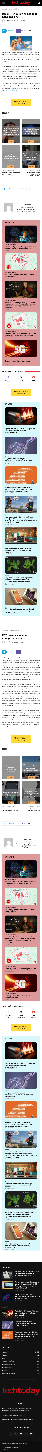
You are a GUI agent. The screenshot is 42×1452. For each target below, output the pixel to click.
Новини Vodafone (13, 9)
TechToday (9, 20)
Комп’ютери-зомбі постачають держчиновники (33, 174)
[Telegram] (21, 1434)
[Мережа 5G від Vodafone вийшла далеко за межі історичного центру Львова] (21, 320)
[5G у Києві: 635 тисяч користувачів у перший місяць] (21, 261)
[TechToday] (3, 20)
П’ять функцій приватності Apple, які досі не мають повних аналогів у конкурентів (19, 611)
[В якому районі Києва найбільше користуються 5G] (21, 348)
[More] (30, 31)
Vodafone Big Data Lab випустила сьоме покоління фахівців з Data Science (20, 248)
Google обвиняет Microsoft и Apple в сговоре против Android (11, 156)
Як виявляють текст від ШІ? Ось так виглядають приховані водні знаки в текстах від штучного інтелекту (19, 489)
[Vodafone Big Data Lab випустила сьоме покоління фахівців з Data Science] (21, 234)
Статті (11, 141)
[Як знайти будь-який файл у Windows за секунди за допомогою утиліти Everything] (7, 1297)
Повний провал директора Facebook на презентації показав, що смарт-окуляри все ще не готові (10, 131)
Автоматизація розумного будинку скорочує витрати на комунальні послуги (19, 550)
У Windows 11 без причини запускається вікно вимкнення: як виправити (31, 131)
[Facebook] (11, 1434)
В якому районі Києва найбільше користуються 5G (17, 362)
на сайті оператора (11, 90)
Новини (10, 166)
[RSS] (16, 1434)
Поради (31, 141)
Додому (4, 9)
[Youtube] (31, 1434)
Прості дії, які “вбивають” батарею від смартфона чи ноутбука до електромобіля (20, 430)
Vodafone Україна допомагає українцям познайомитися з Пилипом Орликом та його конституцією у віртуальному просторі (20, 305)
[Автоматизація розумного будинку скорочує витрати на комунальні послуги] (21, 535)
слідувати (21, 376)
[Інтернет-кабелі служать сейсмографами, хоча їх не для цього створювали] (21, 445)
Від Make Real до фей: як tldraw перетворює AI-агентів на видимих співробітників (31, 156)
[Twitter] (26, 1434)
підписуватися (34, 376)
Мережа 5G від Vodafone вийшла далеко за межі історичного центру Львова (20, 334)
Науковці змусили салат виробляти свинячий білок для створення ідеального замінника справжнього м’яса (19, 580)
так (8, 376)
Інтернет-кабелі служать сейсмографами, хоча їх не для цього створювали (19, 460)
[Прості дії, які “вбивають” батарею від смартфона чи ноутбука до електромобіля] (21, 416)
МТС (9, 112)
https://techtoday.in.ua (27, 207)
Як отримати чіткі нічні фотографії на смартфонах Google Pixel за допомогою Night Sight (27, 1273)
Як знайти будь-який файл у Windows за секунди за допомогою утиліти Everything (27, 1296)
